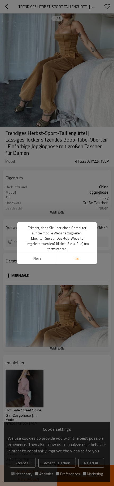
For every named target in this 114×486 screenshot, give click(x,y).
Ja (76, 258)
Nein (37, 258)
